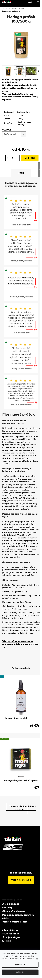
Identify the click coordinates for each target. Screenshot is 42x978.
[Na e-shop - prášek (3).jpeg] (21, 248)
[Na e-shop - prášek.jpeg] (21, 284)
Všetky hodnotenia (21, 880)
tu (37, 959)
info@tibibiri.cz (10, 930)
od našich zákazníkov (21, 873)
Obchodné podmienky (13, 911)
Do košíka (30, 158)
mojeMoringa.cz (12, 938)
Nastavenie (20, 965)
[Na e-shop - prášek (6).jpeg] (21, 392)
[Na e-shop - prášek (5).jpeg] (21, 320)
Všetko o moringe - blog (15, 922)
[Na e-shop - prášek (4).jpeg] (21, 356)
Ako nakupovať (10, 904)
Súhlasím (20, 972)
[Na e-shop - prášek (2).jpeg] (21, 212)
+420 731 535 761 (11, 934)
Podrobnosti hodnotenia (11, 11)
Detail (21, 728)
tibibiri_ (9, 941)
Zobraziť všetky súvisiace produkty (22, 808)
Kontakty (7, 908)
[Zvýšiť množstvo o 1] (18, 158)
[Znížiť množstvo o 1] (7, 158)
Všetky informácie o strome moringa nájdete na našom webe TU (20, 644)
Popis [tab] (21, 173)
